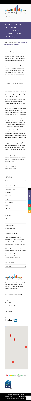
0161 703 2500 (21, 297)
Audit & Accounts (10, 218)
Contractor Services (10, 228)
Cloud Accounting (10, 225)
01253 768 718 (13, 300)
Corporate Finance (13, 42)
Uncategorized (9, 215)
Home (6, 42)
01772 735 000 (12, 305)
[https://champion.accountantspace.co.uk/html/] (29, 211)
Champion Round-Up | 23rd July (13, 237)
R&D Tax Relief (9, 202)
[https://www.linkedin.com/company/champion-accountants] (29, 202)
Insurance (8, 195)
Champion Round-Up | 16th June (13, 254)
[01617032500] (29, 208)
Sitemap (8, 398)
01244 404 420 (12, 302)
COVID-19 (8, 192)
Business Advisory (10, 222)
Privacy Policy (13, 396)
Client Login (8, 311)
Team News (8, 208)
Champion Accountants (15, 9)
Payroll (14, 168)
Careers (13, 398)
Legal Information (21, 396)
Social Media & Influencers (12, 212)
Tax (7, 205)
